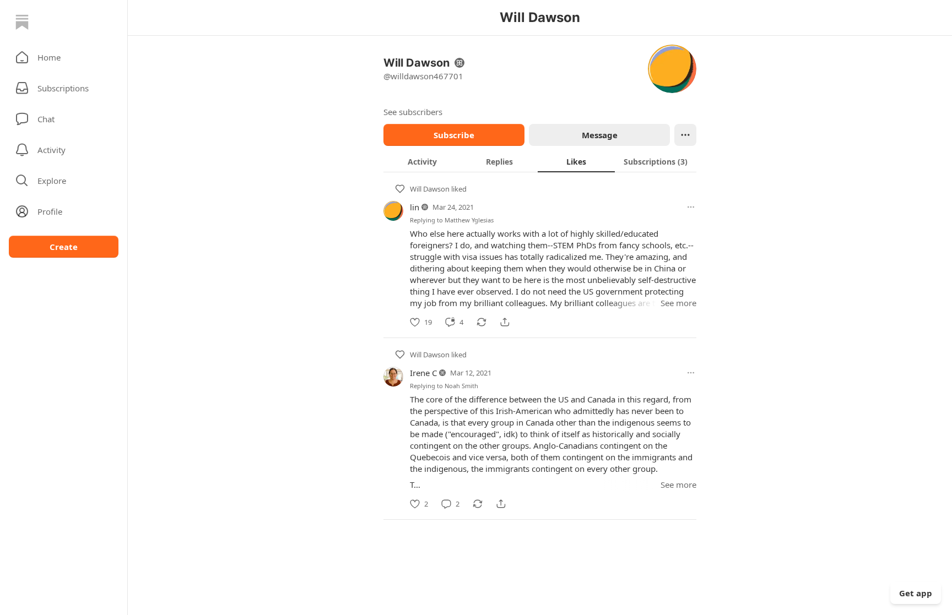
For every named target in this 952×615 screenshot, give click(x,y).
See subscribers (412, 111)
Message (600, 134)
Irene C (423, 372)
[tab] (422, 161)
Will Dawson (430, 189)
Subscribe (454, 134)
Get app (915, 592)
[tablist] (539, 161)
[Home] (22, 22)
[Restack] (481, 322)
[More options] (691, 207)
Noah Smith (461, 386)
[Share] (504, 322)
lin (414, 207)
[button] (63, 57)
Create (64, 246)
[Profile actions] (685, 135)
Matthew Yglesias (469, 220)
